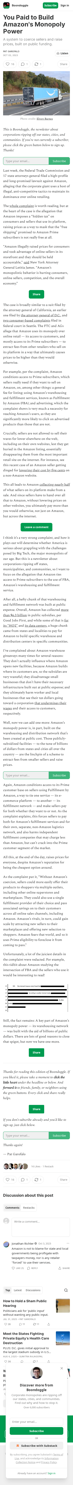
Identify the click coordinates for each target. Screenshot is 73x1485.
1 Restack (48, 1166)
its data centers (36, 625)
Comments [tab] (12, 1207)
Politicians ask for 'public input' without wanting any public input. (25, 1313)
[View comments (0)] (22, 1361)
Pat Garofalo (11, 51)
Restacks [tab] (28, 1207)
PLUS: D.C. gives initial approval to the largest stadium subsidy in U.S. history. (26, 1350)
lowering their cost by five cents (42, 470)
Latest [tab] (18, 1290)
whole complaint (22, 205)
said (26, 262)
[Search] (66, 1290)
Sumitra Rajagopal (31, 1356)
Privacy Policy (49, 1462)
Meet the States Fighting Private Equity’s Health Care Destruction (26, 1338)
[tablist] (20, 1208)
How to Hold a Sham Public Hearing (25, 1303)
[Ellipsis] (68, 1243)
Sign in (65, 5)
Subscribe (50, 5)
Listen (64, 53)
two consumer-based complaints (26, 320)
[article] (36, 1313)
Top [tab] (7, 1290)
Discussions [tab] (33, 1290)
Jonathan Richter (23, 1243)
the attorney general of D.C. (40, 315)
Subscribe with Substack (39, 1446)
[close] (62, 1368)
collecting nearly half (55, 484)
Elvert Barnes (45, 119)
